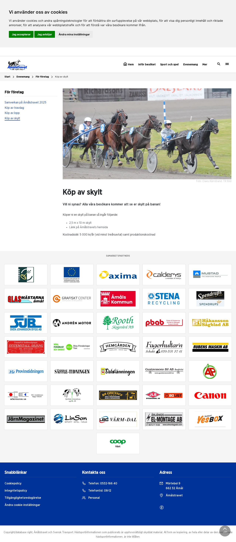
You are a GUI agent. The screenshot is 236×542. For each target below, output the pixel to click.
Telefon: (102, 483)
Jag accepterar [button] (21, 34)
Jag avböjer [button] (44, 34)
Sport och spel (169, 64)
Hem (130, 64)
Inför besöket (147, 64)
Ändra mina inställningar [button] (74, 34)
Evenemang (190, 64)
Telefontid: (99, 490)
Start (7, 77)
